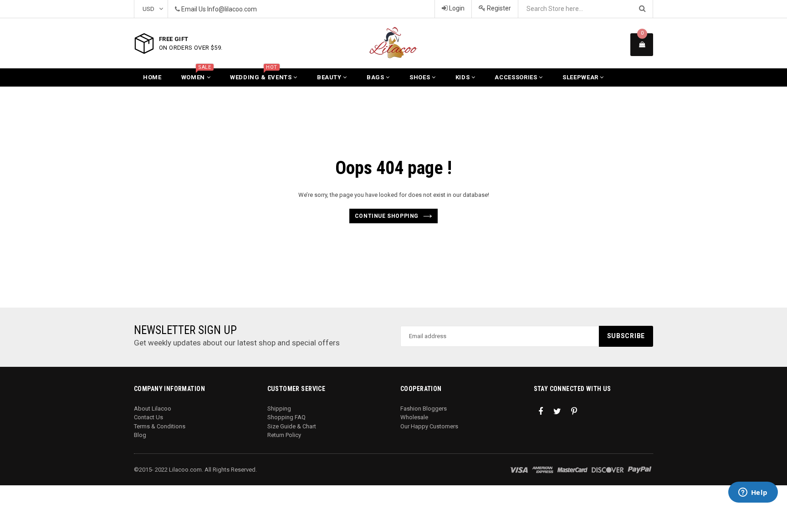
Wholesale (414, 417)
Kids (463, 77)
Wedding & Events (261, 74)
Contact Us (148, 417)
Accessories (517, 77)
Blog (140, 435)
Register (498, 8)
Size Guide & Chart (291, 426)
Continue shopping (387, 216)
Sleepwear (581, 77)
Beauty (330, 77)
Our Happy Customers (429, 426)
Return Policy (284, 435)
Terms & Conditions (159, 426)
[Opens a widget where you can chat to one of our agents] (753, 493)
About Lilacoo (152, 408)
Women (196, 74)
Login (456, 8)
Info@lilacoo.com (232, 9)
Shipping (279, 408)
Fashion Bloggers (423, 408)
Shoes (420, 77)
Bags (376, 77)
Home (152, 77)
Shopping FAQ (286, 417)
